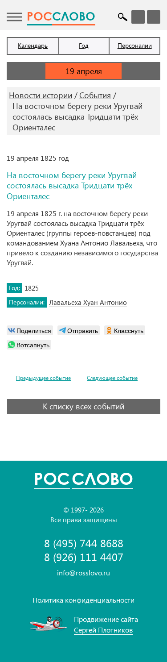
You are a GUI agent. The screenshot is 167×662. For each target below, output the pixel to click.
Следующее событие (112, 378)
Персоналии (135, 45)
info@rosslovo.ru (83, 572)
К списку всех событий (83, 406)
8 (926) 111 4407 (83, 557)
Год (84, 45)
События (95, 95)
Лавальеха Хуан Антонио (88, 302)
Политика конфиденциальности (83, 599)
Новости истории (40, 95)
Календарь (33, 45)
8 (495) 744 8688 (83, 543)
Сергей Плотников (103, 629)
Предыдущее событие (43, 378)
